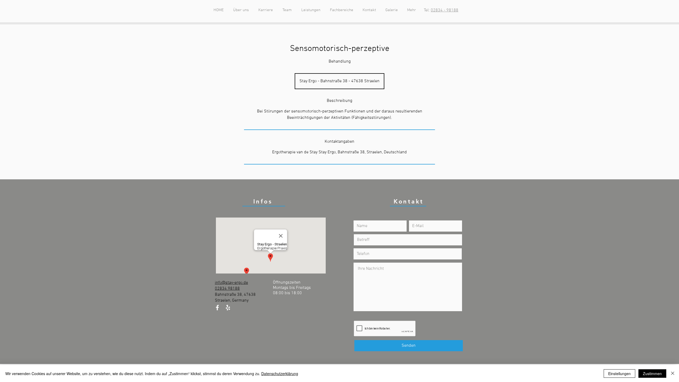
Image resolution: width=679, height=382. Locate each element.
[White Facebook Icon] (217, 307)
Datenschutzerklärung (279, 373)
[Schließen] (672, 373)
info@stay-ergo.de (231, 282)
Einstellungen (619, 373)
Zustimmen (652, 373)
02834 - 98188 (444, 10)
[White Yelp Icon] (228, 307)
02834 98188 (227, 288)
